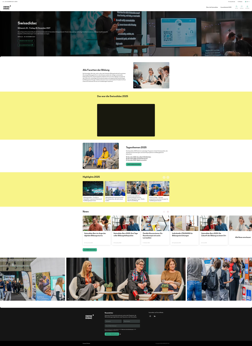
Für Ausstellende (231, 1)
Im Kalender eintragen (25, 45)
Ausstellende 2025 (226, 7)
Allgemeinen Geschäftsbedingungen (127, 329)
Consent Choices (86, 343)
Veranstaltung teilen (25, 40)
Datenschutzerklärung (108, 330)
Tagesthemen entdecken (133, 164)
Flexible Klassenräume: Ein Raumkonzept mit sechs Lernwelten (152, 235)
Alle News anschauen (89, 249)
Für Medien (240, 1)
